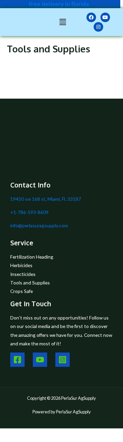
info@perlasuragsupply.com (39, 225)
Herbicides (21, 265)
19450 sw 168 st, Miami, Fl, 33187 (45, 199)
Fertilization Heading (31, 257)
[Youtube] (40, 360)
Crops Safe (21, 291)
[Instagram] (62, 360)
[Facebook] (17, 360)
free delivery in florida (59, 3)
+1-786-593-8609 (29, 212)
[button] (63, 22)
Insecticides (23, 274)
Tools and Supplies (30, 282)
